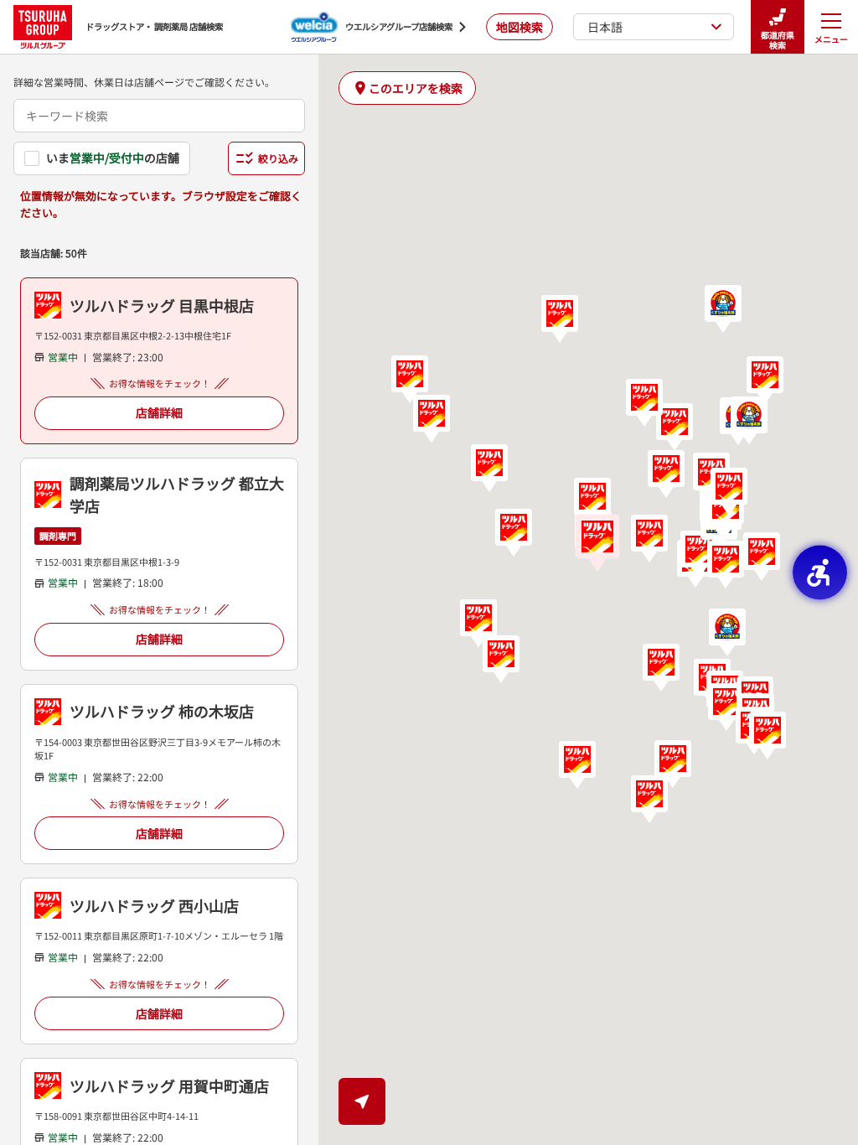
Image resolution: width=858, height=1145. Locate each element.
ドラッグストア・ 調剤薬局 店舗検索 (154, 26)
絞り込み (278, 158)
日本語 (605, 26)
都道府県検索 (777, 39)
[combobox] (159, 115)
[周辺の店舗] (362, 1101)
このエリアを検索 (416, 88)
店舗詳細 (159, 412)
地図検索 (519, 26)
